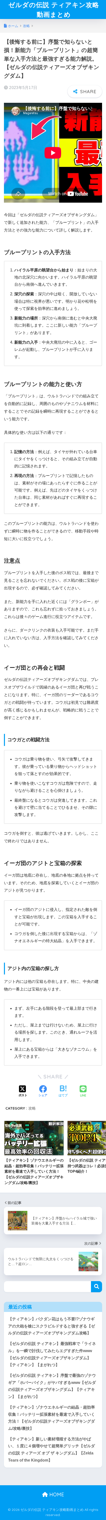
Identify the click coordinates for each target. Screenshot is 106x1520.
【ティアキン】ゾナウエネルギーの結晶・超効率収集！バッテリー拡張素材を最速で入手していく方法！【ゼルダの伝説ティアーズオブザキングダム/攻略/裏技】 (51, 1418)
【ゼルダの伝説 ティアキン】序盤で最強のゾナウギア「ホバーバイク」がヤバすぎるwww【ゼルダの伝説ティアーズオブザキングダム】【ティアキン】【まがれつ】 (52, 1386)
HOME (56, 1494)
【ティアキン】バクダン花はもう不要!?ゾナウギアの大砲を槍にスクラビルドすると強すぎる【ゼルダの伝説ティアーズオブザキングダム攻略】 (51, 1326)
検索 (96, 1286)
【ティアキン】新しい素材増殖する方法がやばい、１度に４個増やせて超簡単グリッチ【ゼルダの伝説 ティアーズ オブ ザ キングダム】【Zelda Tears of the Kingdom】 (51, 1449)
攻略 (32, 1108)
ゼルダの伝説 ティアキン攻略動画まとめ (53, 9)
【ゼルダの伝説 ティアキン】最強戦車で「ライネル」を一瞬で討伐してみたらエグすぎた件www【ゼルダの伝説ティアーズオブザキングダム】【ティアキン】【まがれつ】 (52, 1354)
